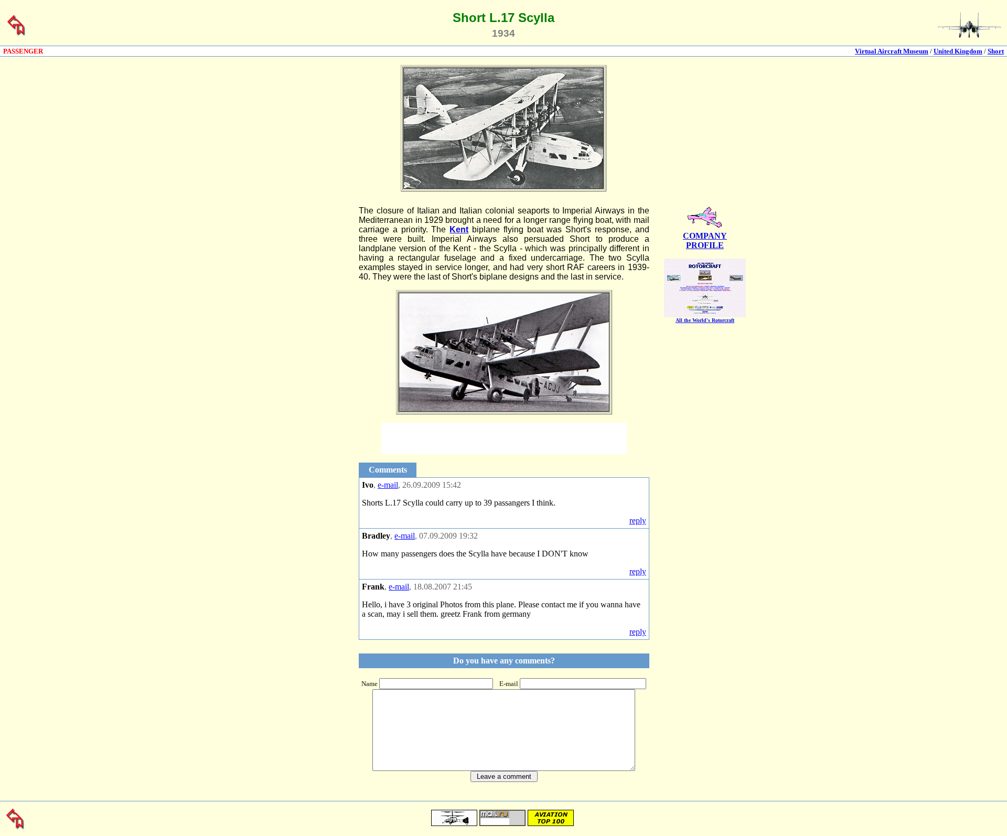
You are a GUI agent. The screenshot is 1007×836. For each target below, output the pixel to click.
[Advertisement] (305, 363)
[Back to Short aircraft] (16, 33)
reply (637, 520)
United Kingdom (958, 51)
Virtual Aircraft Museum (891, 51)
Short (996, 51)
